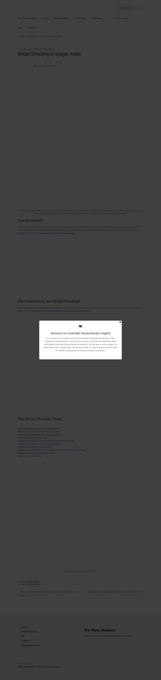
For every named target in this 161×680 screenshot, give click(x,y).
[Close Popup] (120, 322)
